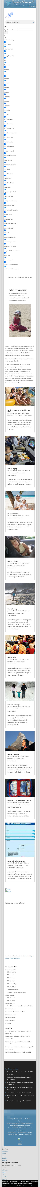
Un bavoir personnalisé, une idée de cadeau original (18, 1047)
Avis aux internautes (13, 1127)
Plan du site (11, 1134)
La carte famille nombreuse (16, 861)
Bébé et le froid (11, 1000)
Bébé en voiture (12, 561)
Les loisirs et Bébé (18, 473)
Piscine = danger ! (10, 1020)
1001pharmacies (29, 1123)
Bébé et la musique (10, 1009)
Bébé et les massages (10, 1014)
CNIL (25, 1132)
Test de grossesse (20, 1121)
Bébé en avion (12, 657)
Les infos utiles (17, 416)
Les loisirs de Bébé (13, 514)
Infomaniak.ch (28, 1134)
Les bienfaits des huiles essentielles (14, 1052)
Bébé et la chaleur (11, 998)
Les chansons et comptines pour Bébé (15, 1012)
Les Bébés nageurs (10, 1017)
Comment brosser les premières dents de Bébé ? (17, 1031)
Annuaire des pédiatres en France (15, 1123)
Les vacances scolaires (12, 989)
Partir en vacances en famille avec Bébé (18, 410)
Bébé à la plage (12, 609)
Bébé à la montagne (13, 705)
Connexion (8, 1023)
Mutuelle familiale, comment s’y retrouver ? (18, 1095)
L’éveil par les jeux (10, 1003)
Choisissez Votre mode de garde (15, 1101)
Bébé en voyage (12, 469)
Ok (32, 1186)
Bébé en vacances (11, 972)
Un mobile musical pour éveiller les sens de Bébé (19, 1006)
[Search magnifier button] (6, 32)
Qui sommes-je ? (12, 1132)
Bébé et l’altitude (13, 754)
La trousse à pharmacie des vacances (19, 801)
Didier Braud (13, 413)
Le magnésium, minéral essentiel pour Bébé (16, 1036)
